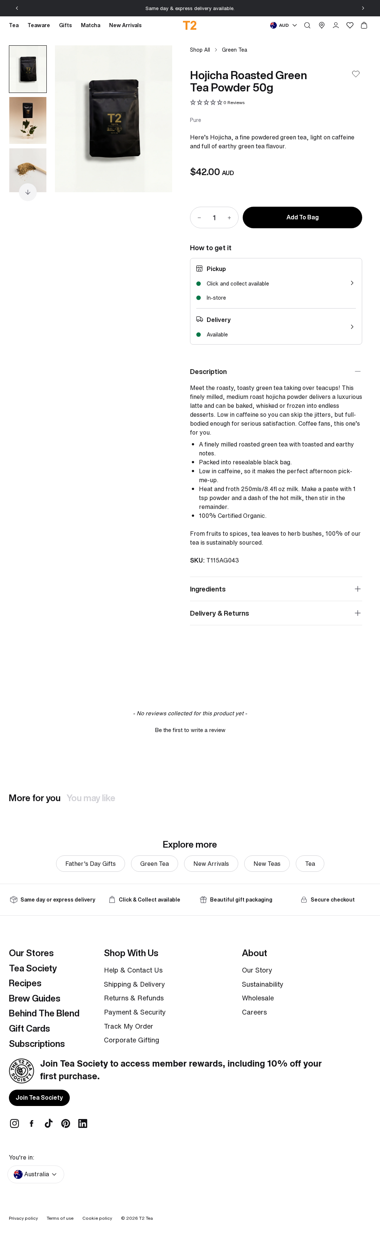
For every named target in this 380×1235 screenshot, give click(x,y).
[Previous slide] (17, 8)
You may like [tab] (90, 798)
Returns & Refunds (134, 998)
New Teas (267, 863)
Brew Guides (34, 998)
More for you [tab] (34, 798)
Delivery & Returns (219, 613)
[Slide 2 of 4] (28, 120)
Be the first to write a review (190, 730)
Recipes (25, 983)
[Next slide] (363, 8)
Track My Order (128, 1026)
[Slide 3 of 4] (28, 172)
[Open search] (307, 25)
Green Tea (234, 50)
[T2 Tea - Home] (190, 25)
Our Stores (31, 953)
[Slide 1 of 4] (28, 69)
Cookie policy (97, 1218)
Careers (254, 1012)
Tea (310, 863)
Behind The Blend (44, 1013)
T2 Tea (146, 1218)
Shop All (200, 50)
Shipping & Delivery (134, 984)
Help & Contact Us (133, 970)
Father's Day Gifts (90, 863)
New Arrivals (211, 863)
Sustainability (263, 984)
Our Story (257, 970)
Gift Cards (29, 1028)
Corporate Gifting (131, 1040)
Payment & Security (135, 1012)
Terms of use (60, 1218)
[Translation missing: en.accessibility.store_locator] (322, 25)
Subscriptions (37, 1043)
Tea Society (33, 968)
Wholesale (258, 998)
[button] (217, 102)
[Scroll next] (28, 192)
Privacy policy (23, 1218)
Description (208, 371)
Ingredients (208, 589)
